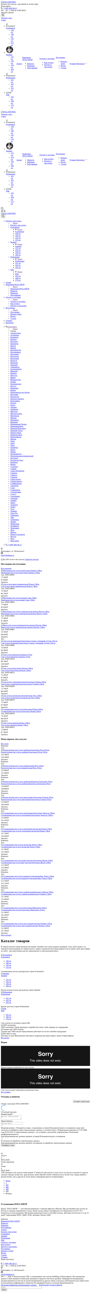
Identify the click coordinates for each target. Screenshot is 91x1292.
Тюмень (13, 511)
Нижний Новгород (18, 428)
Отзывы (73, 64)
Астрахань (14, 335)
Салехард (14, 467)
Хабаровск (14, 520)
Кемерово (14, 388)
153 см (12, 44)
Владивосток (15, 350)
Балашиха (14, 337)
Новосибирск (15, 437)
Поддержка (60, 58)
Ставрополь (15, 490)
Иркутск (13, 375)
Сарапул (13, 475)
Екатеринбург (16, 369)
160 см (12, 71)
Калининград (15, 384)
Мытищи (14, 422)
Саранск (13, 473)
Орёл (12, 445)
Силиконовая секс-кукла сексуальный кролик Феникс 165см (25, 926)
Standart (9, 55)
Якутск (13, 537)
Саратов (13, 477)
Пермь (13, 452)
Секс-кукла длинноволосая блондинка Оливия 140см (22, 684)
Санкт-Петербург (17, 471)
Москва (13, 418)
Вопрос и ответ (7, 1251)
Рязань (13, 464)
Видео (63, 66)
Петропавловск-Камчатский (21, 456)
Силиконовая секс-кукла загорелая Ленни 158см (20, 847)
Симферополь (16, 484)
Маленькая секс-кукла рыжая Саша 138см (18, 600)
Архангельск (15, 333)
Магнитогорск (16, 414)
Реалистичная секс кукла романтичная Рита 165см (21, 768)
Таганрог (14, 498)
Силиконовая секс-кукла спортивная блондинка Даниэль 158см (27, 815)
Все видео (5, 1038)
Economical (10, 28)
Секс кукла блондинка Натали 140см (16, 670)
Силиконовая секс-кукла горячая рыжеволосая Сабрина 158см (26, 894)
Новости (30, 64)
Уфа (12, 517)
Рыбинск (14, 462)
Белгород (14, 342)
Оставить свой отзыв (81, 1101)
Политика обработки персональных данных (19, 1285)
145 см (12, 40)
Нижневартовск (16, 426)
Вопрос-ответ (64, 63)
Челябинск (14, 526)
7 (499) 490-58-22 (10, 8)
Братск (13, 346)
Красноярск (15, 401)
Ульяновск (14, 515)
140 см (12, 35)
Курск (12, 405)
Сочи (12, 488)
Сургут (13, 494)
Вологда (13, 361)
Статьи (63, 68)
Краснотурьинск (17, 399)
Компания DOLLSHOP (27, 59)
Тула (12, 509)
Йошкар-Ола (15, 380)
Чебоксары (14, 524)
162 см (12, 85)
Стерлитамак (15, 492)
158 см (12, 66)
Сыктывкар (15, 496)
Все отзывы (5, 1092)
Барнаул (13, 339)
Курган (13, 403)
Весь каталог (6, 935)
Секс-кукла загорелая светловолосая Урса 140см (20, 698)
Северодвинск (16, 481)
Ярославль (14, 541)
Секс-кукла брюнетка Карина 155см (15, 657)
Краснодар (14, 397)
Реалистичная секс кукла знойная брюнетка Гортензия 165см (25, 784)
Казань (13, 382)
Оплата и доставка (47, 59)
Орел (12, 443)
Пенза (12, 450)
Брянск (13, 348)
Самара (13, 469)
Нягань (13, 439)
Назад (15, 223)
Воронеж (14, 363)
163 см (12, 89)
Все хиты (5, 744)
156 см (12, 62)
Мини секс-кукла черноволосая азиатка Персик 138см (23, 627)
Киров (13, 390)
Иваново (14, 371)
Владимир (14, 354)
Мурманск (14, 420)
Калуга (13, 386)
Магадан (13, 411)
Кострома (14, 395)
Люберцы (14, 409)
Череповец (14, 528)
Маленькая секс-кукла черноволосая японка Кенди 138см (24, 614)
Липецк (13, 407)
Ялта (12, 539)
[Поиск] (3, 15)
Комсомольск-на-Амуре (20, 392)
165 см (12, 98)
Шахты (13, 532)
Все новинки (6, 568)
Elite (7, 95)
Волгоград (14, 356)
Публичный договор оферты (50, 1285)
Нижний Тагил (16, 431)
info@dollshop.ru (7, 555)
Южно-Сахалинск (17, 534)
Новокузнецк (15, 433)
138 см (12, 31)
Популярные (32, 68)
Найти (4, 1290)
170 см (12, 106)
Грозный (13, 365)
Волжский (14, 359)
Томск (12, 507)
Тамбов (13, 501)
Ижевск (13, 373)
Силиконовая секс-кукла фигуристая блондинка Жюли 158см (26, 863)
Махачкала (14, 416)
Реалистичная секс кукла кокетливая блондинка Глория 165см (26, 799)
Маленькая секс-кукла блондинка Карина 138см (20, 573)
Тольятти (14, 505)
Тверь (12, 503)
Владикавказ (15, 352)
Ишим (13, 378)
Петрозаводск (16, 454)
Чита (12, 530)
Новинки (31, 66)
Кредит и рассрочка (48, 66)
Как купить (48, 63)
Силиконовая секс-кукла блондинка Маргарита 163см (23, 910)
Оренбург (14, 448)
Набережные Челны (18, 424)
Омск (12, 441)
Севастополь (15, 479)
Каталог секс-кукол (18, 225)
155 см (12, 58)
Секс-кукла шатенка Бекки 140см (14, 725)
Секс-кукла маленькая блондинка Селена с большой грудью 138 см (28, 643)
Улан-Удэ (14, 513)
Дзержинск (14, 367)
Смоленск (14, 486)
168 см (12, 102)
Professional (10, 78)
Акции (19, 64)
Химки (13, 522)
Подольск (14, 458)
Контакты (80, 64)
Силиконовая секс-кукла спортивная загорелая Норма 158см (25, 831)
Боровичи (14, 344)
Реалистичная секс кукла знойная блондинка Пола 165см (24, 752)
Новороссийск (16, 435)
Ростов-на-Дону (16, 460)
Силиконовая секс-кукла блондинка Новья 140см (21, 711)
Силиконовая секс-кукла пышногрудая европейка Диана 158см (26, 878)
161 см (12, 81)
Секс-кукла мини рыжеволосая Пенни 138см (19, 586)
